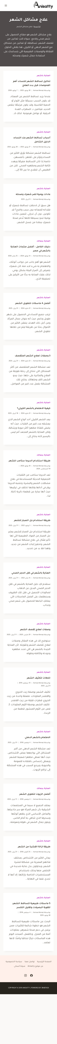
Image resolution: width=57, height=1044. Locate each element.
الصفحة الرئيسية (44, 962)
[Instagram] (25, 975)
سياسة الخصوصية (14, 962)
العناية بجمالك (43, 241)
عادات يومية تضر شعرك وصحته (33, 194)
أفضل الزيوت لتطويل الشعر (34, 794)
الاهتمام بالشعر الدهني (37, 737)
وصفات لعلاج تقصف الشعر (35, 629)
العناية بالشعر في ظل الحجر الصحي (30, 573)
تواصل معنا (30, 962)
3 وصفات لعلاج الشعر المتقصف (32, 356)
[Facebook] (31, 975)
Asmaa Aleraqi (38, 91)
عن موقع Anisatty (35, 966)
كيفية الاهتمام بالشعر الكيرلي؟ (33, 408)
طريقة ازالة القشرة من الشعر (34, 847)
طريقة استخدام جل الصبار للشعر (32, 520)
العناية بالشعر (43, 76)
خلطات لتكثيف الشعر (38, 678)
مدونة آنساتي (19, 966)
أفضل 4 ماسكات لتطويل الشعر (32, 303)
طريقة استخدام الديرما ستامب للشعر (29, 461)
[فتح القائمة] (5, 5)
